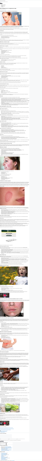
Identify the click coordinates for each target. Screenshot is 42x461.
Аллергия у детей (3, 6)
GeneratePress (13, 460)
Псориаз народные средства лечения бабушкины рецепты (6, 449)
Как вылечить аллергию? (2, 0)
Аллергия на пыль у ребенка (8, 446)
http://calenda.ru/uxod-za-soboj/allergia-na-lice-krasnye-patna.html (6, 427)
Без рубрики (2, 456)
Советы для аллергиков (3, 459)
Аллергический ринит (3, 453)
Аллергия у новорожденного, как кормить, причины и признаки (6, 448)
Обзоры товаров (3, 458)
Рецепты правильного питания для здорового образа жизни (6, 450)
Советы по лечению (3, 4)
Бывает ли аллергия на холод (3, 431)
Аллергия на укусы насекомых (4, 454)
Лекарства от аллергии (3, 457)
